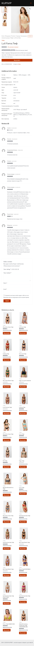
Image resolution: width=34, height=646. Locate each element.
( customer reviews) (13, 47)
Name (5, 283)
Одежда (18, 36)
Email (5, 289)
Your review (7, 273)
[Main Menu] (30, 3)
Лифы (11, 37)
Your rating (7, 269)
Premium (13, 36)
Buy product (17, 60)
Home (3, 36)
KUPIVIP (6, 3)
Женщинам (7, 36)
